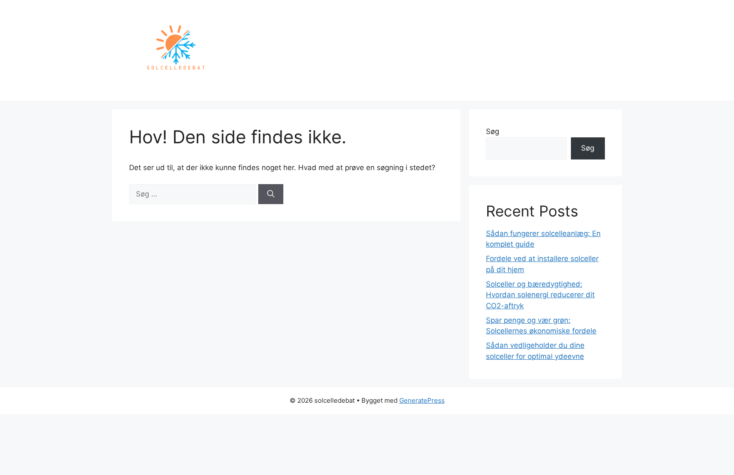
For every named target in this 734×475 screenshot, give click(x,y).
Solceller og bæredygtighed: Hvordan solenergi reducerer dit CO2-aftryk (540, 295)
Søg (492, 131)
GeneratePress (422, 400)
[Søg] (270, 194)
